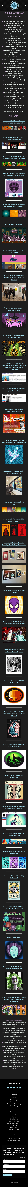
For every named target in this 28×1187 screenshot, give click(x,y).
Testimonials (14, 1102)
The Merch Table (14, 1121)
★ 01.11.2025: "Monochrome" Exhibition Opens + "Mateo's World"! (14, 278)
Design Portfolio (14, 1129)
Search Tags (14, 1100)
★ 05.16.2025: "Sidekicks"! (14, 224)
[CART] (25, 5)
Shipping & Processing (14, 1104)
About (14, 1115)
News (14, 1117)
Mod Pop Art (14, 1119)
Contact (14, 1098)
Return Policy (14, 1106)
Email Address (7, 1159)
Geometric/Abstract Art (14, 1123)
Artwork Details (14, 1127)
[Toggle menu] (2, 5)
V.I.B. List (14, 1125)
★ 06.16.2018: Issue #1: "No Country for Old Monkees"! (14, 999)
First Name (6, 1164)
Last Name (6, 1169)
